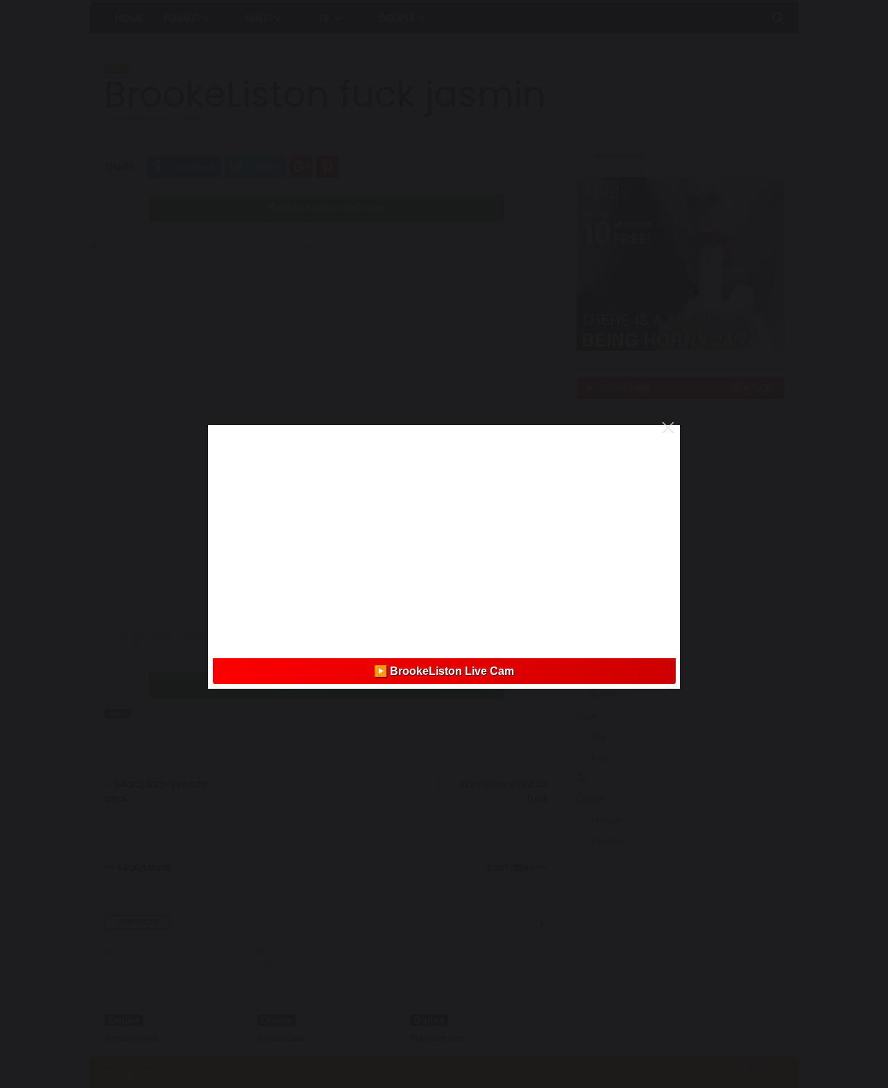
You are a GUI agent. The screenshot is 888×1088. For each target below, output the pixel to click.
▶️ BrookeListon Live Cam (444, 671)
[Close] (668, 428)
